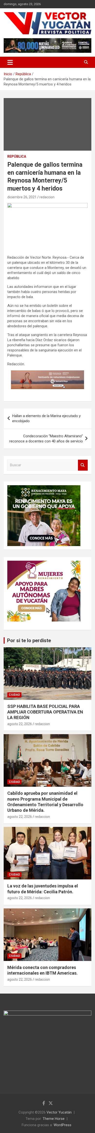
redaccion (47, 197)
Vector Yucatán (59, 1112)
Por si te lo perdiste (29, 640)
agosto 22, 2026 (19, 724)
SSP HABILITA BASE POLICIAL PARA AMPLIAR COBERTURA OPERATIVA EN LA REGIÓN (45, 712)
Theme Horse (54, 1118)
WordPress (62, 1125)
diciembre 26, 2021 (22, 197)
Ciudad (14, 694)
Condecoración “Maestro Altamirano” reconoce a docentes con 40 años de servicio (46, 438)
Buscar (83, 465)
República (16, 156)
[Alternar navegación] (10, 62)
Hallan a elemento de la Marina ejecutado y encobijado (46, 418)
